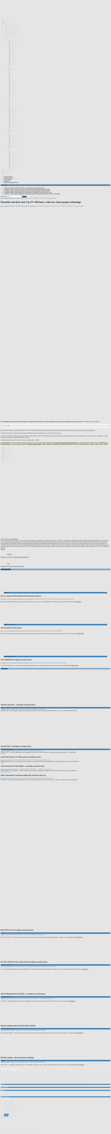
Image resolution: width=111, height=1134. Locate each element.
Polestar (12, 139)
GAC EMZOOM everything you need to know (16, 659)
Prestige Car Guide (12, 35)
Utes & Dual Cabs (12, 26)
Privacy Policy (7, 179)
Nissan (12, 131)
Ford (11, 73)
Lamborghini (13, 109)
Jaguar (12, 101)
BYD (11, 54)
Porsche (12, 140)
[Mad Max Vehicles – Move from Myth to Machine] (17, 1054)
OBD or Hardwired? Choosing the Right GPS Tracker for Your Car (23, 775)
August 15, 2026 (5, 778)
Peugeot (12, 137)
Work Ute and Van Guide (13, 29)
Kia (11, 107)
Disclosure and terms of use (11, 182)
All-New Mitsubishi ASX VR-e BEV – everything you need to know (23, 994)
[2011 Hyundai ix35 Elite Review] (17, 623)
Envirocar (6, 453)
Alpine (12, 42)
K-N (8, 104)
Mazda (12, 121)
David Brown (11, 206)
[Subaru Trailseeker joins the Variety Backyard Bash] (17, 1022)
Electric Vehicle (8, 451)
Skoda (12, 153)
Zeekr (11, 168)
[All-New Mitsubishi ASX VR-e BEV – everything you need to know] (17, 990)
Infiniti (12, 95)
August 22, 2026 (5, 709)
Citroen (12, 61)
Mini (11, 127)
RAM (11, 143)
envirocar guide (8, 454)
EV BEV (6, 457)
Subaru (12, 157)
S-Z (8, 149)
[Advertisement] (30, 13)
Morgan (12, 130)
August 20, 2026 (5, 769)
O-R (8, 133)
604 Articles (15, 539)
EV (5, 455)
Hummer (12, 91)
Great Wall (13, 83)
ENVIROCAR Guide (12, 28)
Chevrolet (12, 58)
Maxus (12, 120)
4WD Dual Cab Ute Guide (11, 1110)
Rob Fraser (14, 599)
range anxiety (7, 461)
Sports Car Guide (11, 37)
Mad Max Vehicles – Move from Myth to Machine (17, 1057)
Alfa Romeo (13, 41)
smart (11, 155)
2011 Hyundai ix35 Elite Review (11, 628)
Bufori (12, 51)
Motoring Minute (8, 169)
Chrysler (12, 60)
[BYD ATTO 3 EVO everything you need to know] (31, 926)
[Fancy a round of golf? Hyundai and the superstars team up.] (17, 591)
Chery (12, 57)
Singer (12, 152)
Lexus (12, 112)
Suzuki (12, 159)
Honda (12, 88)
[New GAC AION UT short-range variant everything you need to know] (17, 958)
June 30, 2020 (4, 206)
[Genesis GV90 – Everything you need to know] (31, 743)
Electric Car (7, 450)
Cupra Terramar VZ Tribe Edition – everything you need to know (23, 766)
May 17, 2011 (4, 631)
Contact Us (7, 181)
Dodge (12, 64)
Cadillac (12, 56)
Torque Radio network (59, 442)
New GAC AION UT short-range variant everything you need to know (24, 962)
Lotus (11, 115)
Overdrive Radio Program (34, 444)
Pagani (12, 134)
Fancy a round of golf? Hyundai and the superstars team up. (21, 596)
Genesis (12, 79)
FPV (11, 76)
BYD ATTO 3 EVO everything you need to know (17, 930)
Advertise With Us (4, 1087)
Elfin (11, 67)
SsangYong (13, 156)
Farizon (12, 69)
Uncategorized (29, 599)
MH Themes (33, 1132)
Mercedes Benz (14, 124)
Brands (6, 38)
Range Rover (13, 144)
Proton (12, 141)
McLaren (12, 123)
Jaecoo (12, 99)
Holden (12, 85)
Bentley (12, 47)
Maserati (12, 118)
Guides (6, 24)
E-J (8, 66)
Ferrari (12, 70)
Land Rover (13, 111)
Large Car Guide (11, 32)
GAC (11, 77)
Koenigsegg (13, 108)
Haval (11, 86)
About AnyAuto (8, 176)
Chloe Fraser (11, 631)
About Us (2, 1084)
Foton (11, 75)
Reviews (6, 21)
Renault (12, 146)
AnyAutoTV (7, 173)
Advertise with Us (8, 178)
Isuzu (11, 96)
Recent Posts (4, 668)
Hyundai (12, 92)
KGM (11, 105)
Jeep (11, 102)
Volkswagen (13, 163)
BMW (12, 48)
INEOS (12, 93)
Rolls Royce (13, 147)
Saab (11, 150)
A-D (8, 40)
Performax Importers (15, 136)
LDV (11, 114)
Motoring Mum (8, 171)
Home (5, 19)
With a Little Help (5, 1093)
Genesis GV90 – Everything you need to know (16, 746)
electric (6, 448)
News (5, 22)
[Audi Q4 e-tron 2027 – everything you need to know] (31, 701)
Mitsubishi (13, 128)
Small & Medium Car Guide (11, 1106)
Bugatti (12, 53)
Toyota (12, 162)
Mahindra (12, 117)
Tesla (11, 160)
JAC (11, 98)
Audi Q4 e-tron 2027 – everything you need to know (18, 704)
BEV (5, 447)
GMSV (12, 82)
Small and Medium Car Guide (15, 34)
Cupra (12, 63)
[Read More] (78, 601)
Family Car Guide (11, 31)
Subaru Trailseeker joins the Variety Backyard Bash (18, 1025)
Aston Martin (13, 44)
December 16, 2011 (6, 599)
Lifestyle (6, 172)
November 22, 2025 (6, 662)
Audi (11, 45)
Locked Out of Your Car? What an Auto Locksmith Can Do (21, 757)
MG (11, 125)
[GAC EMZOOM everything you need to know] (17, 655)
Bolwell (12, 50)
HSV (11, 89)
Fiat (11, 72)
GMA (11, 80)
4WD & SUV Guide (12, 25)
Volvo (11, 165)
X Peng (12, 166)
